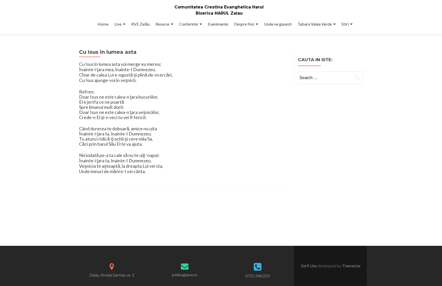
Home (102, 24)
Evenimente (218, 24)
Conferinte (188, 24)
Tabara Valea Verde (314, 24)
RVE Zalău (140, 24)
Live (117, 24)
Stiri (345, 24)
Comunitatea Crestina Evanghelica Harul (219, 7)
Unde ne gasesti (278, 24)
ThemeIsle (351, 265)
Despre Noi (244, 24)
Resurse (162, 24)
